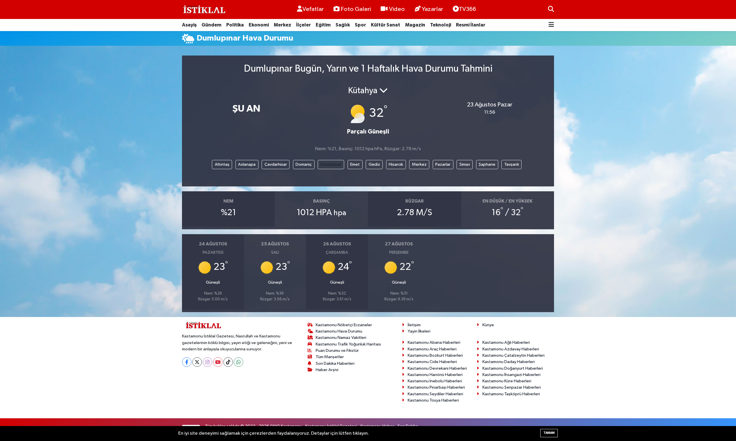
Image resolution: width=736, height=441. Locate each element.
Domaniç (304, 164)
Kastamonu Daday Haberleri (508, 362)
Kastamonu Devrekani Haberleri (437, 368)
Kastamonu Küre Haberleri (506, 381)
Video (397, 9)
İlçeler (303, 24)
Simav (464, 164)
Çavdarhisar (275, 164)
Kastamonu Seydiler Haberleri (435, 394)
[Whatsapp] (238, 362)
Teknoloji (440, 24)
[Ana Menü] (551, 25)
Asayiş (189, 24)
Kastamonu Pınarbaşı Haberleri (436, 387)
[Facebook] (186, 362)
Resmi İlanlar (470, 24)
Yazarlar (432, 9)
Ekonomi (259, 24)
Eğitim (323, 24)
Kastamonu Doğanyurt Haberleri (512, 368)
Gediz (374, 164)
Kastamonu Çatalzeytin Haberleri (513, 355)
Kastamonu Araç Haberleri (432, 349)
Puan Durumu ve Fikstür (337, 350)
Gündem (211, 24)
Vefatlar (313, 9)
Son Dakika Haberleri (335, 363)
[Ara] (551, 9)
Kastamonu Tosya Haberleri (433, 400)
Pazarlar (443, 164)
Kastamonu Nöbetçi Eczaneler (344, 325)
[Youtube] (218, 362)
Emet (355, 164)
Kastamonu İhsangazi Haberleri (511, 375)
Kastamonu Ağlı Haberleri (506, 342)
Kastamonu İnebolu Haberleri (435, 381)
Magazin (415, 24)
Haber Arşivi (327, 370)
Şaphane (487, 164)
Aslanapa (247, 164)
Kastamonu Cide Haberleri (432, 362)
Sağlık (343, 24)
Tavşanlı (511, 164)
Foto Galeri (356, 9)
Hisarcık (396, 164)
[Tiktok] (228, 362)
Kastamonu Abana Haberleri (434, 342)
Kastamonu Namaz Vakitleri (341, 337)
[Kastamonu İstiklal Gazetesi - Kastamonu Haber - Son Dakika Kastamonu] (203, 9)
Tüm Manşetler (330, 357)
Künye (488, 325)
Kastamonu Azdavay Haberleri (510, 349)
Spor (360, 24)
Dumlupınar (331, 164)
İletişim (414, 325)
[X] (197, 362)
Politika (235, 24)
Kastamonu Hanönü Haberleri (435, 375)
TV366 (467, 9)
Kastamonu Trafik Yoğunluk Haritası (348, 344)
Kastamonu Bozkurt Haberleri (435, 355)
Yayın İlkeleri (419, 331)
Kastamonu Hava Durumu (339, 331)
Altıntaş (222, 164)
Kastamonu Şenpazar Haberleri (511, 387)
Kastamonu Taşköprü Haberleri (511, 394)
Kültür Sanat (385, 24)
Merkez (282, 24)
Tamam (549, 432)
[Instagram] (207, 362)
